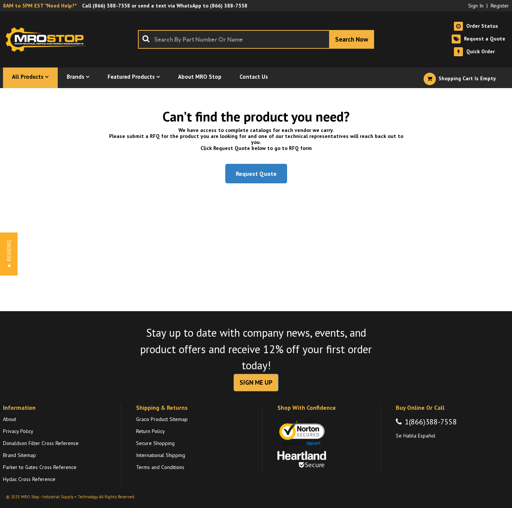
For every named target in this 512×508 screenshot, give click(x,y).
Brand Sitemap (19, 455)
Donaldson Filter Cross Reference (41, 443)
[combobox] (256, 39)
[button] (9, 254)
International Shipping (160, 455)
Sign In (476, 6)
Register (500, 6)
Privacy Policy (18, 431)
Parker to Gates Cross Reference (39, 467)
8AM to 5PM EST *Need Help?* (39, 6)
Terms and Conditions (160, 467)
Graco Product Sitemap (162, 419)
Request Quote (256, 173)
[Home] (48, 39)
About (9, 419)
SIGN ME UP (256, 382)
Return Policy (150, 431)
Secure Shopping (155, 443)
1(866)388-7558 (431, 422)
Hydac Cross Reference (29, 479)
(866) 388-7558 (111, 6)
